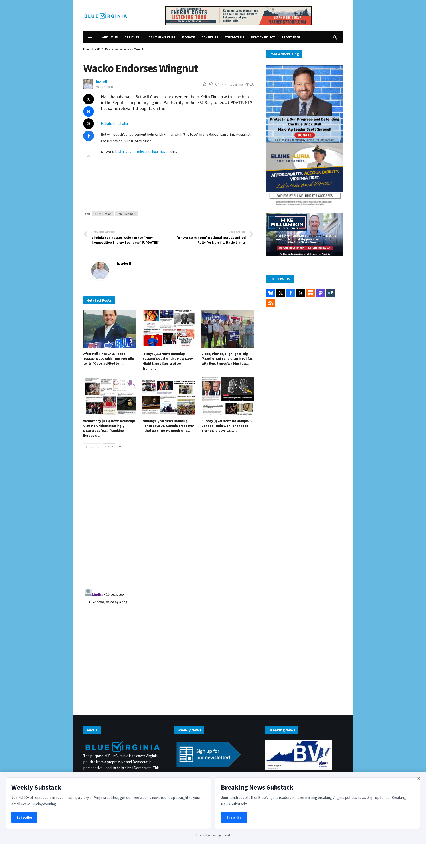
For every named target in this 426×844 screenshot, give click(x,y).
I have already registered (213, 835)
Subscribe (24, 817)
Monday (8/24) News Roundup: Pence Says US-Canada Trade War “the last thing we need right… (168, 425)
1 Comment (237, 84)
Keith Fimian (103, 213)
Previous (93, 446)
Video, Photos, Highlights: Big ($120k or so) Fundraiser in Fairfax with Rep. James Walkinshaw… (227, 358)
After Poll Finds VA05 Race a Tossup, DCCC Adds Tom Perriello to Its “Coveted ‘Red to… (108, 358)
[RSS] (270, 303)
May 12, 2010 (104, 87)
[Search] (335, 37)
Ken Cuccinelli (126, 213)
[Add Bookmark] (88, 155)
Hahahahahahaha (114, 123)
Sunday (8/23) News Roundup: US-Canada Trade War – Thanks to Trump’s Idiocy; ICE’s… (227, 425)
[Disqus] (168, 520)
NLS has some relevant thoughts (140, 151)
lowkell (101, 81)
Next (108, 446)
